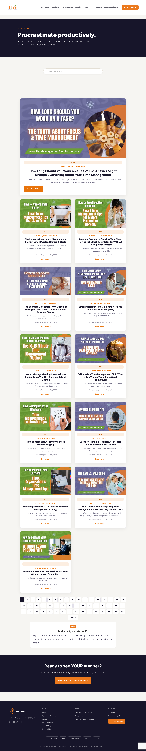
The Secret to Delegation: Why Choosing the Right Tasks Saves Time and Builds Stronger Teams (45, 309)
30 (96, 606)
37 (37, 612)
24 (56, 606)
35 (23, 612)
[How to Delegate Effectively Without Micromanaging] (45, 416)
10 (72, 600)
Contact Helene (117, 721)
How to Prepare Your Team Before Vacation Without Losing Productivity (45, 572)
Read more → (46, 259)
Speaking (55, 7)
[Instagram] (21, 722)
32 (109, 606)
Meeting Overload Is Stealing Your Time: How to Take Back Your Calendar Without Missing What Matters (100, 242)
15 (104, 600)
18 (123, 600)
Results (99, 7)
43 (76, 612)
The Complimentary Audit (84, 719)
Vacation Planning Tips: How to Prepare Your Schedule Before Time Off (100, 443)
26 (70, 606)
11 (79, 600)
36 (30, 612)
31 (103, 606)
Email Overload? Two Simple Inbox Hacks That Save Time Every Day (100, 308)
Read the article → (33, 189)
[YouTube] (14, 722)
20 (30, 606)
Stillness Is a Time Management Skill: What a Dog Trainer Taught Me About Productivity (100, 377)
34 (122, 606)
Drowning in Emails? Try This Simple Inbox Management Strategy (45, 508)
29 (89, 606)
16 (111, 600)
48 (109, 612)
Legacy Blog (47, 729)
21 (37, 606)
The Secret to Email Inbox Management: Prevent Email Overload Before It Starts (46, 240)
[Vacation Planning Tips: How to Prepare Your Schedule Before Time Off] (100, 416)
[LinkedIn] (10, 722)
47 (103, 612)
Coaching (79, 7)
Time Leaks (44, 7)
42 (70, 612)
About (44, 712)
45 (89, 612)
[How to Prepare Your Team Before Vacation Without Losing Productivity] (45, 545)
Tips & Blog (46, 726)
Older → (73, 618)
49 (116, 612)
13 (91, 600)
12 (85, 600)
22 (43, 606)
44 (83, 612)
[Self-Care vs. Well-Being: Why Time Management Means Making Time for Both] (100, 481)
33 (116, 606)
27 (76, 606)
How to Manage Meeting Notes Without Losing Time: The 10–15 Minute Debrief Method (46, 377)
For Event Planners (111, 7)
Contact (45, 719)
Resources (89, 7)
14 (98, 600)
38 (43, 612)
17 (117, 600)
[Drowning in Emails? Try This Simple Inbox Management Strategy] (45, 481)
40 (56, 612)
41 (63, 612)
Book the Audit (130, 7)
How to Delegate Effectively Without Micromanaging (45, 443)
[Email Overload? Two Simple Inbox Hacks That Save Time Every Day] (100, 281)
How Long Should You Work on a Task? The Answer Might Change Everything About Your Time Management (73, 173)
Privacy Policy (47, 722)
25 (63, 606)
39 (50, 612)
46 (96, 612)
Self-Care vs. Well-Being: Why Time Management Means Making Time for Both (100, 508)
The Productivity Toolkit (84, 712)
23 (50, 606)
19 (24, 606)
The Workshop (67, 7)
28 (83, 606)
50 (122, 612)
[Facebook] (17, 722)
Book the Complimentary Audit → (73, 680)
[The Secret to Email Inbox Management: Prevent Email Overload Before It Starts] (45, 213)
